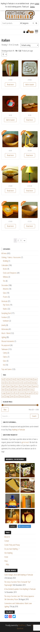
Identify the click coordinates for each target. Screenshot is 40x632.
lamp (8, 390)
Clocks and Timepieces (10, 273)
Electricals (4, 301)
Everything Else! (6, 313)
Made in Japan (17, 390)
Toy (36, 393)
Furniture (4, 317)
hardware (6, 320)
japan (30, 386)
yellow (27, 396)
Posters (5, 297)
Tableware (4, 349)
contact (37, 3)
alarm (35, 379)
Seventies (22, 393)
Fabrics (5, 356)
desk (29, 383)
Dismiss (32, 6)
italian (25, 386)
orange (4, 393)
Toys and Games (6, 369)
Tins (4, 281)
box (11, 383)
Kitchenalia (4, 329)
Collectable (4, 265)
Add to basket (29, 84)
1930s (13, 379)
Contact (6, 541)
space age (28, 393)
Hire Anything (8, 553)
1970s (26, 379)
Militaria (5, 277)
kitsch (3, 390)
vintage (7, 396)
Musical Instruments (7, 341)
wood (17, 396)
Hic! (4, 365)
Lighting (3, 337)
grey (21, 386)
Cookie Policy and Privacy (12, 545)
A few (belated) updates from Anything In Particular (20, 589)
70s (6, 379)
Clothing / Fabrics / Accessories (11, 257)
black (3, 383)
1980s (31, 379)
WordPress (21, 625)
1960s (22, 379)
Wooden (22, 396)
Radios (5, 308)
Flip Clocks (6, 304)
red (13, 393)
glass (13, 386)
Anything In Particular (18, 429)
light (12, 390)
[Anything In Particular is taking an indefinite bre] (12, 470)
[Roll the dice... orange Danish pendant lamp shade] (27, 516)
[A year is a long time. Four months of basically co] (27, 485)
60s (3, 379)
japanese (35, 386)
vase (3, 396)
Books (5, 268)
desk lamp (34, 383)
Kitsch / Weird (5, 333)
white (12, 396)
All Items (4, 253)
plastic (8, 393)
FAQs (7, 564)
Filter (5, 409)
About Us (7, 536)
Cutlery (5, 352)
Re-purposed (5, 345)
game (9, 386)
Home (6, 557)
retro (16, 393)
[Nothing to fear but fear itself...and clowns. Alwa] (12, 501)
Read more (10, 84)
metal (24, 390)
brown (15, 383)
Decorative (4, 285)
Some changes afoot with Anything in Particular (18, 574)
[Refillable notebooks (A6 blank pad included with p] (12, 485)
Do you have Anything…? (11, 549)
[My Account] (24, 31)
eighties (4, 386)
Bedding (5, 261)
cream (24, 383)
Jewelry (3, 325)
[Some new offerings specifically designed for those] (27, 470)
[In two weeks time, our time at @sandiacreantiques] (27, 501)
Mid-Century (30, 390)
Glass (4, 293)
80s (9, 379)
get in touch (25, 442)
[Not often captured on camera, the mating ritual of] (12, 516)
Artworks (5, 288)
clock (20, 383)
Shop (6, 561)
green (17, 386)
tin (33, 393)
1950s (18, 379)
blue (7, 383)
